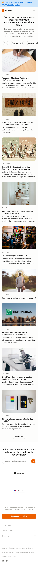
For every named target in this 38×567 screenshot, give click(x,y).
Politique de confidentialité (25, 553)
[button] (34, 10)
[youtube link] (7, 561)
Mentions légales (7, 553)
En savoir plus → (13, 5)
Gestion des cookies (9, 556)
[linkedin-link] (3, 561)
